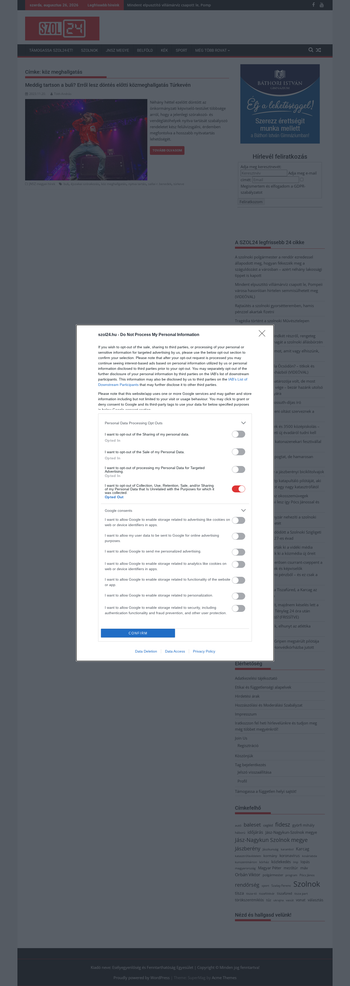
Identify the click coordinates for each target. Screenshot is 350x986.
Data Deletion (146, 651)
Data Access (175, 651)
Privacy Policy (204, 651)
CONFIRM (138, 633)
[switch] (238, 434)
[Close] (264, 335)
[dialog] (175, 493)
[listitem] (175, 423)
